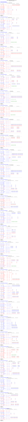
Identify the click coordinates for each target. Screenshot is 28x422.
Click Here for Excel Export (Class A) (3, 1)
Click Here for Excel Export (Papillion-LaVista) (4, 392)
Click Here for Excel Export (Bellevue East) (4, 2)
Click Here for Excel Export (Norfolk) (3, 225)
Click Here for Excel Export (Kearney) (3, 74)
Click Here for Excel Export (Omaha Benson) (4, 255)
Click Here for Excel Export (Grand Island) (3, 60)
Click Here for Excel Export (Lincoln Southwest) (4, 164)
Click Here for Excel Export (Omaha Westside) (4, 377)
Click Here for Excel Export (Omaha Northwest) (4, 346)
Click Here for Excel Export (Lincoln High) (3, 105)
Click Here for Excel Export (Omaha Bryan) (4, 269)
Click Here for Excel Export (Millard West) (3, 210)
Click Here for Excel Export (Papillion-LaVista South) (4, 408)
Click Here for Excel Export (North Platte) (3, 241)
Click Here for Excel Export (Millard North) (4, 179)
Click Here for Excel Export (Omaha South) (4, 360)
